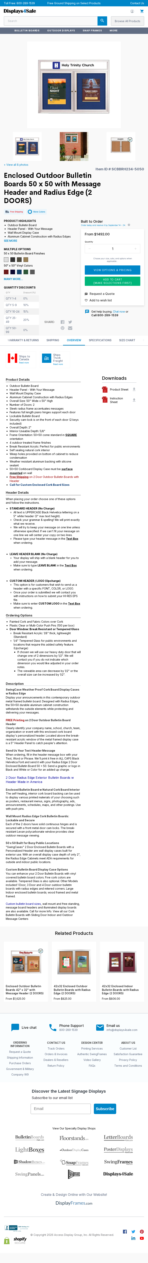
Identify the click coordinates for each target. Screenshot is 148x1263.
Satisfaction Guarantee (128, 1054)
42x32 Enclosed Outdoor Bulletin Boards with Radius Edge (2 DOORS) (72, 990)
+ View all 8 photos (16, 164)
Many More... (13, 279)
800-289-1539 (26, 3)
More (114, 30)
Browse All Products (127, 21)
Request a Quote (20, 1051)
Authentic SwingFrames (92, 1054)
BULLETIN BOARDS (27, 30)
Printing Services (92, 1048)
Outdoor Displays (61, 30)
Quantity (89, 242)
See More (10, 240)
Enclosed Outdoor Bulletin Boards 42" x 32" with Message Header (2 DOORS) (25, 990)
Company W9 (20, 1074)
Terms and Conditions (128, 1065)
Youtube (142, 1238)
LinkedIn (133, 1238)
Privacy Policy (128, 1059)
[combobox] (55, 21)
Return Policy (56, 1065)
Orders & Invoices (56, 1054)
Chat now (119, 311)
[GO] (102, 21)
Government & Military (20, 1069)
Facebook (125, 1231)
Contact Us (137, 3)
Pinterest (142, 1231)
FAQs (92, 1065)
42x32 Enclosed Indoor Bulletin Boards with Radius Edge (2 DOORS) (120, 990)
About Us (128, 1042)
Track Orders (56, 1048)
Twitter (133, 1231)
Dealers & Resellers (56, 1059)
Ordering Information (19, 1044)
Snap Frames (92, 30)
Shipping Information (20, 1057)
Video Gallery (92, 1059)
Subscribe (105, 1109)
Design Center (92, 1042)
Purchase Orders (20, 1063)
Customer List (128, 1048)
